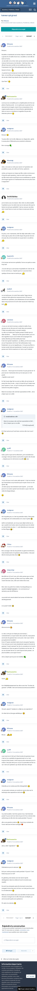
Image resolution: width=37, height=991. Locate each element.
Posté (14, 46)
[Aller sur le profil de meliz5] (4, 290)
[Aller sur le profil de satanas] (4, 321)
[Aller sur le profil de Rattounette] (4, 98)
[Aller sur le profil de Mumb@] (4, 162)
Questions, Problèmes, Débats (25, 23)
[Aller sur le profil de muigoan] (4, 130)
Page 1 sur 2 (19, 36)
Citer (7, 88)
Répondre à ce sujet (18, 29)
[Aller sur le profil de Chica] (4, 545)
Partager (9, 950)
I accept (31, 976)
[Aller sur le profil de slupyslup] (4, 571)
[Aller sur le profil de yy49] (4, 450)
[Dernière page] (34, 36)
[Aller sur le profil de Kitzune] (4, 45)
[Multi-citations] (3, 88)
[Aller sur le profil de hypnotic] (4, 257)
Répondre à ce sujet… (12, 940)
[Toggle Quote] (5, 416)
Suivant (29, 36)
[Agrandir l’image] (13, 70)
